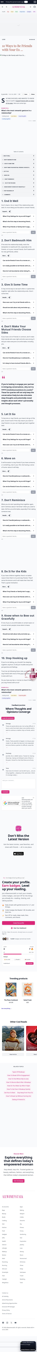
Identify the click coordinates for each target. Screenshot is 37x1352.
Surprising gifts (22, 116)
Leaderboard (7, 963)
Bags (3, 1210)
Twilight (4, 1279)
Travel (21, 1276)
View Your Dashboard (20, 928)
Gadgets (29, 11)
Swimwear (23, 1272)
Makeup (4, 1251)
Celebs (22, 1217)
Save (25, 94)
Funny (21, 1231)
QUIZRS (34, 120)
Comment (5, 792)
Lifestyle (4, 1248)
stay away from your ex (25, 1093)
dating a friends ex (18, 1099)
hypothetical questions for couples (19, 390)
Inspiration (22, 11)
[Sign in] (34, 7)
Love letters (14, 116)
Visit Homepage (18, 1181)
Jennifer (5, 94)
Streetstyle (5, 1272)
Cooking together (6, 119)
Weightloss (5, 1282)
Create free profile (18, 923)
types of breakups (18, 1072)
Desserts (22, 1220)
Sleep (21, 1269)
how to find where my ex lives (18, 1079)
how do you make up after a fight (18, 1086)
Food (12, 11)
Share (33, 94)
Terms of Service (7, 1313)
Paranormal (23, 1258)
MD (19, 94)
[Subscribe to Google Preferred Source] (11, 803)
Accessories (5, 1207)
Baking (22, 1210)
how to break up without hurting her (18, 1096)
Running (4, 1265)
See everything (6, 1008)
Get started (29, 963)
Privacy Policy (6, 1310)
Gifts (34, 11)
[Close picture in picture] (22, 1343)
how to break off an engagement (18, 1075)
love (3, 39)
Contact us (5, 1293)
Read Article (17, 1055)
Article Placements (7, 1300)
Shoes (21, 1265)
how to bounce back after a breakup (18, 1082)
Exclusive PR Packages (8, 1307)
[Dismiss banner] (33, 797)
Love (21, 1248)
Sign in (4, 934)
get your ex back (9, 1093)
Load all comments (8, 718)
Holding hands (5, 116)
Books (3, 1217)
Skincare (4, 1269)
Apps (21, 1207)
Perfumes (22, 1262)
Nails (16, 11)
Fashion (4, 1227)
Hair (21, 1238)
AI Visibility (5, 1296)
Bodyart (22, 1213)
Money (22, 1251)
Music (21, 1255)
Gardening (23, 1234)
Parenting (5, 1262)
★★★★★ (32, 39)
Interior (4, 1244)
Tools (21, 1282)
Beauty (4, 1213)
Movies (4, 1255)
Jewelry (22, 1244)
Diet (3, 1224)
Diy (8, 11)
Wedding (22, 1279)
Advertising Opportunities (9, 1303)
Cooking (4, 1220)
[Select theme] (30, 7)
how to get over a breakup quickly (18, 1089)
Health (3, 11)
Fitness (22, 1227)
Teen (3, 1276)
